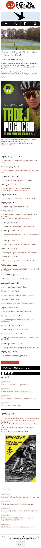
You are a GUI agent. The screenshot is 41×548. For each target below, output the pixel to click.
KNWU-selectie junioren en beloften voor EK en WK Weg (20, 171)
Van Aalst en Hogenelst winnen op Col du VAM (19, 261)
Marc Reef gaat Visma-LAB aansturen (16, 218)
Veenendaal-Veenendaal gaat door (15, 356)
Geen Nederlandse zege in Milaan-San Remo (18, 303)
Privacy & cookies (10, 367)
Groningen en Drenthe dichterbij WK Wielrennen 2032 (19, 161)
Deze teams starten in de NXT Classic (16, 329)
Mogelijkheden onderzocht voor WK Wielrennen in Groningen (19, 338)
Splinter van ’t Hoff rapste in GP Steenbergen (18, 226)
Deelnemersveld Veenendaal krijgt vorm (17, 279)
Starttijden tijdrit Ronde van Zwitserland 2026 (19, 198)
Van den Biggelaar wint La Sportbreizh (16, 189)
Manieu (28, 369)
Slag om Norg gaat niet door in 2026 (15, 207)
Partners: (7, 369)
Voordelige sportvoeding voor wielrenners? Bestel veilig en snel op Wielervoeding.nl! (18, 140)
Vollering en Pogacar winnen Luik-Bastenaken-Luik (20, 253)
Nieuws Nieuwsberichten (10, 363)
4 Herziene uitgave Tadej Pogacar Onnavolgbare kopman (17, 428)
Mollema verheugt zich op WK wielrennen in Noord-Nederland (20, 270)
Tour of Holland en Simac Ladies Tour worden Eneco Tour (20, 235)
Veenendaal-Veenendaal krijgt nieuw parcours (19, 295)
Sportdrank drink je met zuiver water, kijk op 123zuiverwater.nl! (17, 144)
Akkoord (20, 544)
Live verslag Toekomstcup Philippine (15, 287)
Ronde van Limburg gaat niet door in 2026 (17, 311)
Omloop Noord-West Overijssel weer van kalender (20, 348)
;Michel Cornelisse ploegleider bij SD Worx (18, 180)
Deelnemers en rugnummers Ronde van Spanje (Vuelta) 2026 (18, 421)
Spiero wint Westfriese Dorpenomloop (15, 431)
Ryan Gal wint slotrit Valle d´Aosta (15, 190)
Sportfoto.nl (18, 369)
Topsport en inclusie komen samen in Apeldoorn (20, 244)
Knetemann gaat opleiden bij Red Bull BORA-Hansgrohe (17, 320)
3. (2, 424)
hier (34, 539)
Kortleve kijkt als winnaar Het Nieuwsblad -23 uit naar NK (19, 216)
